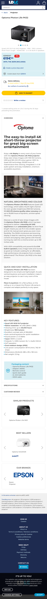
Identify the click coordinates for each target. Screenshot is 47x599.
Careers (23, 521)
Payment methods (23, 552)
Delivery (23, 550)
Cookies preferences (23, 537)
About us (23, 529)
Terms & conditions (16, 532)
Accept (40, 595)
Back (6, 13)
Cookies (29, 534)
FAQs (23, 547)
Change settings (12, 595)
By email (23, 567)
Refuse (7, 590)
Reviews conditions (31, 532)
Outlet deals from (16, 74)
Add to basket (25, 93)
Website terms (23, 539)
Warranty (23, 555)
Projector (14, 13)
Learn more (33, 585)
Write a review (19, 100)
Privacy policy (20, 534)
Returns (23, 557)
